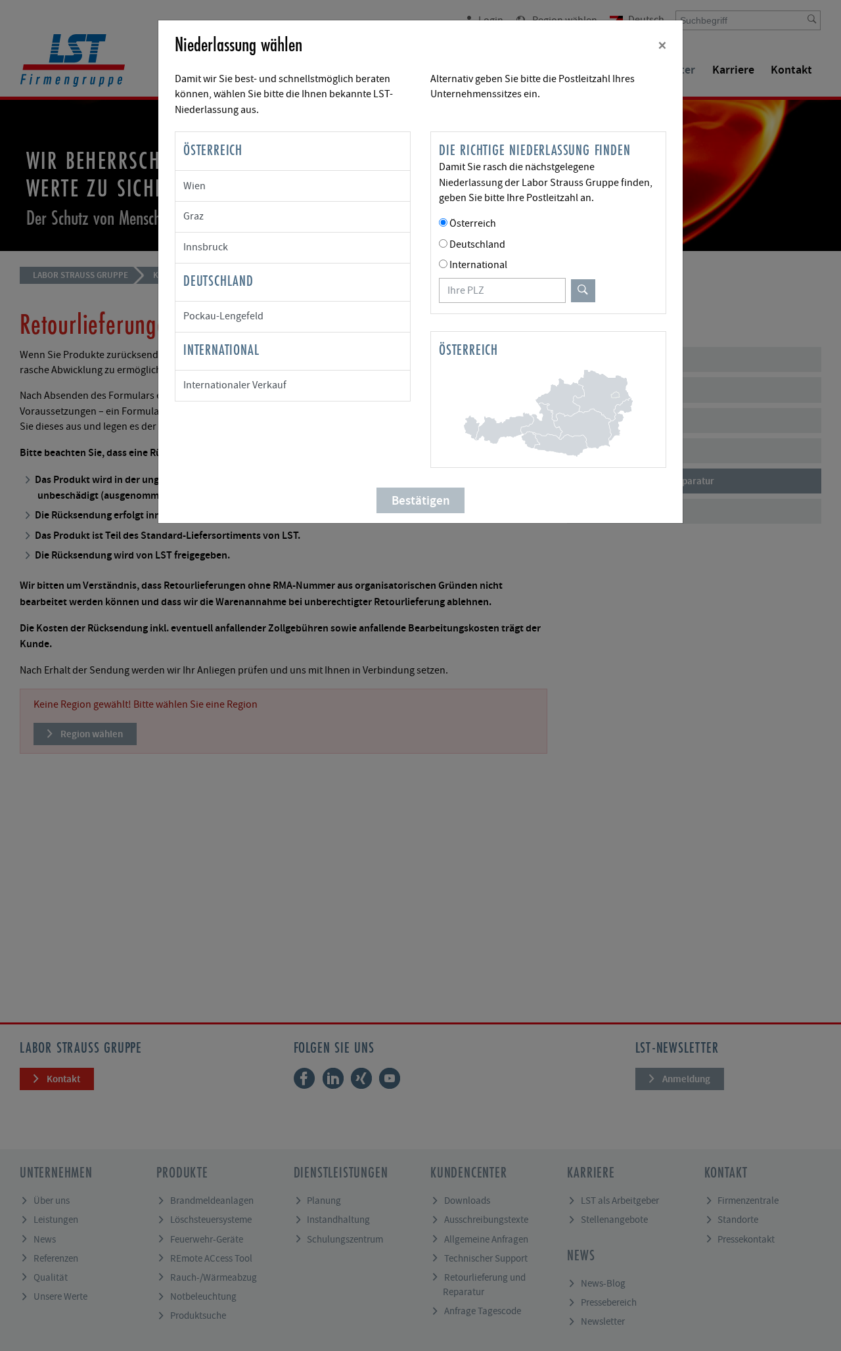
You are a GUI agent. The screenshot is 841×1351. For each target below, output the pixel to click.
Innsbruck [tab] (205, 247)
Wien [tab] (194, 186)
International (478, 264)
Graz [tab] (193, 216)
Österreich (472, 223)
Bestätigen (421, 500)
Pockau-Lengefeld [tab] (223, 316)
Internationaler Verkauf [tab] (234, 385)
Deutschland (477, 244)
